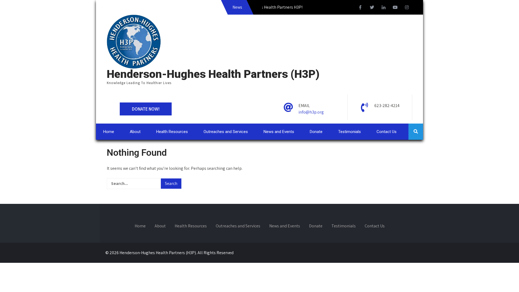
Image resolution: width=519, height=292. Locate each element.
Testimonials (349, 131)
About (135, 131)
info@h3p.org (311, 112)
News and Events (279, 131)
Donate (316, 131)
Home (108, 131)
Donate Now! (145, 109)
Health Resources (172, 131)
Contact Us (387, 131)
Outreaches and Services (226, 131)
